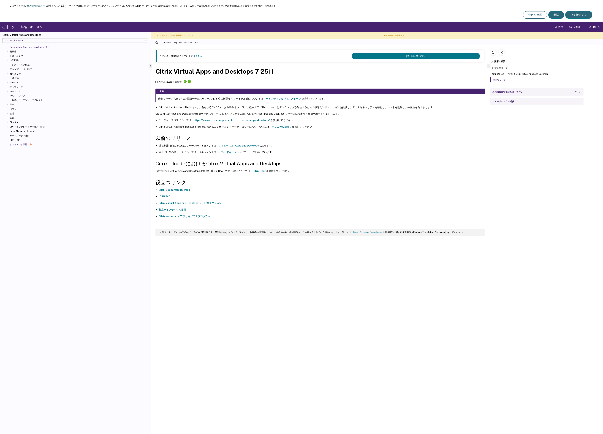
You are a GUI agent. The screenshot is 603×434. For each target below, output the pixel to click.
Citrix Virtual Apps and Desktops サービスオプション (190, 203)
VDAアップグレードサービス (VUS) (27, 126)
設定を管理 (535, 14)
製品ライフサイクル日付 (172, 209)
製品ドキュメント (33, 27)
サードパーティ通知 (20, 135)
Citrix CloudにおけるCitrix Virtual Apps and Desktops (520, 73)
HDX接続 (14, 78)
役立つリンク (499, 80)
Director (14, 122)
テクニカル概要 (280, 126)
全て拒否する (578, 14)
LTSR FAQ (165, 196)
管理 (12, 113)
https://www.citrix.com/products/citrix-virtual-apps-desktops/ (232, 120)
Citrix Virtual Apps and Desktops (239, 145)
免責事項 (197, 56)
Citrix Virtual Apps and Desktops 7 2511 (180, 43)
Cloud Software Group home (367, 232)
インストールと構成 (20, 65)
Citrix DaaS (259, 171)
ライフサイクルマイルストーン (283, 98)
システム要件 (16, 56)
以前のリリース (500, 68)
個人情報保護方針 (36, 5)
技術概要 (14, 60)
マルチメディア (17, 96)
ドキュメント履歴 (19, 144)
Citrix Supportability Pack (174, 189)
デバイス (14, 82)
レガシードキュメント (229, 152)
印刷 (12, 104)
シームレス (15, 91)
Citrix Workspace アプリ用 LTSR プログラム (184, 216)
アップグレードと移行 (21, 69)
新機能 (13, 51)
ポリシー (14, 109)
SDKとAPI (15, 140)
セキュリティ (16, 73)
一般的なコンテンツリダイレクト (26, 100)
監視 (12, 118)
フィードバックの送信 (503, 101)
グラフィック (16, 87)
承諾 (556, 14)
